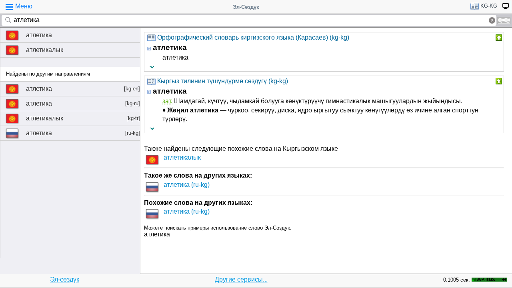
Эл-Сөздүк (246, 7)
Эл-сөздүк (64, 279)
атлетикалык (44, 49)
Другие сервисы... (241, 279)
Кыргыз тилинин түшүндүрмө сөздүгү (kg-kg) (222, 81)
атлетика (39, 35)
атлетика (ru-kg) (187, 184)
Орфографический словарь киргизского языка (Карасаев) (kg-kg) (253, 37)
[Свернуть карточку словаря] (498, 38)
